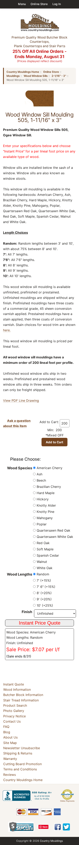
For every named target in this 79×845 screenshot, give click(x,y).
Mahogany (45, 518)
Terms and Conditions (20, 769)
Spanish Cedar (48, 555)
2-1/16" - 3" (59, 75)
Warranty (10, 759)
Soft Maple (45, 549)
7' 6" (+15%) (46, 587)
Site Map (10, 743)
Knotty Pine (45, 512)
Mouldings (13, 75)
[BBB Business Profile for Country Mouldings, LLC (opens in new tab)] (28, 795)
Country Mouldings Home (22, 71)
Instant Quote (13, 684)
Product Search (15, 705)
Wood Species (19, 468)
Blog (6, 732)
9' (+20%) (44, 599)
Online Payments (67, 801)
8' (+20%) (44, 593)
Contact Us (12, 721)
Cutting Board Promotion (22, 764)
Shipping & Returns (17, 753)
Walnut (42, 562)
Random (43, 574)
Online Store (39, 4)
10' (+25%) (45, 605)
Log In (56, 4)
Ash (39, 474)
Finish (27, 612)
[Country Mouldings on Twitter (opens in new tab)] (66, 826)
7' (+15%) (44, 580)
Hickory (43, 499)
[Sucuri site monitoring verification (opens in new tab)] (21, 827)
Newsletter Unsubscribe (21, 748)
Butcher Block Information (23, 695)
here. (7, 330)
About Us (10, 737)
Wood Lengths (19, 574)
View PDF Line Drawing (21, 401)
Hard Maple (45, 493)
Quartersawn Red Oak (53, 530)
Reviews (9, 775)
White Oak (44, 568)
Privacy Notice (14, 716)
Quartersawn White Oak (55, 537)
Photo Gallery (13, 711)
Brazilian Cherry (49, 487)
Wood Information (17, 689)
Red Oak (43, 543)
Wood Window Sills (36, 75)
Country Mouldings (51, 840)
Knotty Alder (46, 505)
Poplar (42, 524)
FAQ (6, 727)
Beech (41, 480)
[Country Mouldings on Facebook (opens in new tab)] (57, 826)
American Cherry (49, 468)
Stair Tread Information (21, 700)
